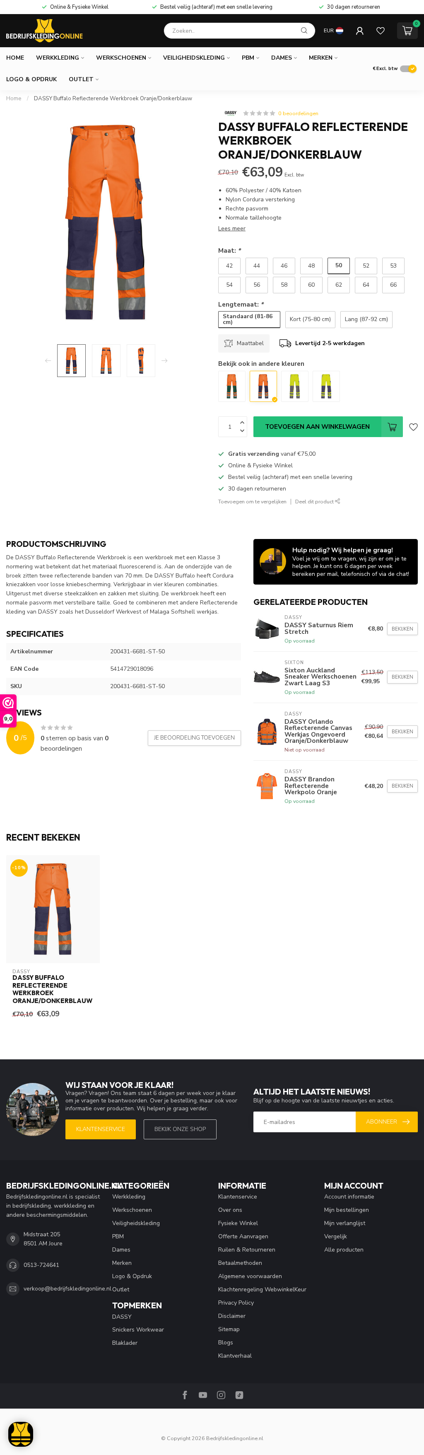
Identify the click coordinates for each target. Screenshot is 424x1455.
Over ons (230, 1210)
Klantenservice (100, 1129)
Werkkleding (57, 58)
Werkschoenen (121, 58)
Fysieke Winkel (238, 1223)
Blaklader (124, 1343)
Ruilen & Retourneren (246, 1250)
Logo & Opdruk (31, 79)
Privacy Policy (236, 1303)
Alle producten (344, 1250)
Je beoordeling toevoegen (194, 738)
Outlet (81, 79)
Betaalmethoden (240, 1263)
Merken (320, 58)
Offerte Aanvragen (243, 1236)
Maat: (229, 250)
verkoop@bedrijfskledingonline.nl (67, 1289)
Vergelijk (335, 1236)
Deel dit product (315, 501)
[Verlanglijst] (380, 30)
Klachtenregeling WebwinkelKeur (262, 1289)
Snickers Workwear (138, 1330)
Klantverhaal (235, 1356)
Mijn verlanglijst (344, 1223)
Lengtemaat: (240, 304)
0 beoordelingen (298, 113)
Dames (281, 58)
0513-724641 (41, 1265)
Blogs (225, 1342)
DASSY (122, 1317)
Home (15, 58)
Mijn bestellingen (346, 1210)
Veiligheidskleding (194, 58)
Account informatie (349, 1197)
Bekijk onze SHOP (180, 1129)
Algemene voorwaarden (250, 1276)
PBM (248, 58)
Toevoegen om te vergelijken (252, 501)
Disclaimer (232, 1316)
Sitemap (229, 1329)
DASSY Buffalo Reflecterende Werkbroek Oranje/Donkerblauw (113, 98)
